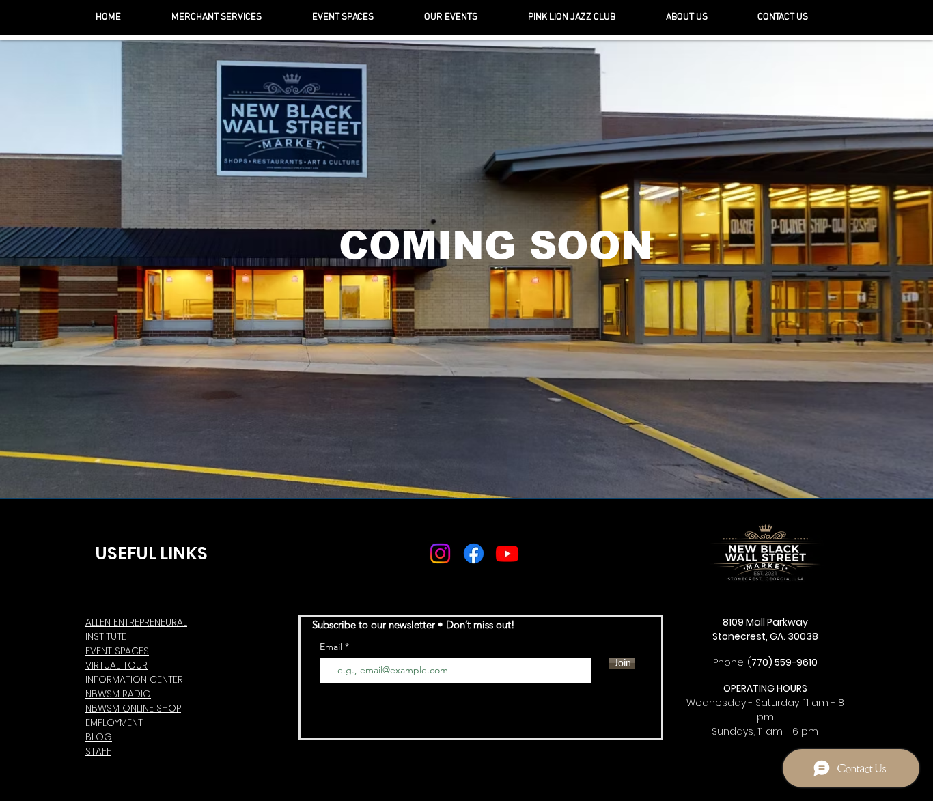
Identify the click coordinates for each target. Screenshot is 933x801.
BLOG (98, 737)
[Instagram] (440, 553)
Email (332, 646)
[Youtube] (507, 553)
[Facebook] (473, 553)
